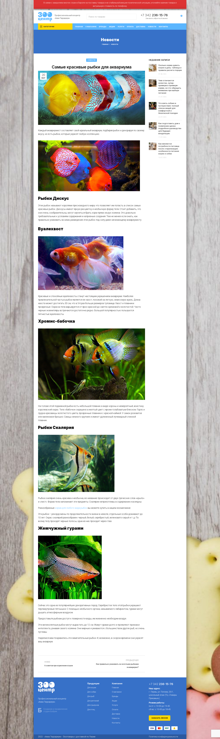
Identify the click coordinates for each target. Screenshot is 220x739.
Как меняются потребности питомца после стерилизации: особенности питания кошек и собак (168, 149)
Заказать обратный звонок (157, 18)
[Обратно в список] (91, 664)
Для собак (91, 692)
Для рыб (90, 696)
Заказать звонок (159, 718)
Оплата (115, 710)
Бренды (115, 696)
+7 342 (154, 15)
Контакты (116, 723)
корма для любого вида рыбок (71, 508)
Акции (114, 701)
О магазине (116, 692)
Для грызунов (93, 705)
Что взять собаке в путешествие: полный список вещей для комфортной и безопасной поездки (168, 108)
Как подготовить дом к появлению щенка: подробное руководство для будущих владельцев (169, 128)
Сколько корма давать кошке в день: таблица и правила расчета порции (170, 67)
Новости (114, 44)
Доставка (116, 714)
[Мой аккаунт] (176, 16)
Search (133, 17)
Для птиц (91, 710)
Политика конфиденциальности (163, 736)
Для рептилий (93, 701)
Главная (105, 44)
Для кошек (91, 688)
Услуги (115, 705)
